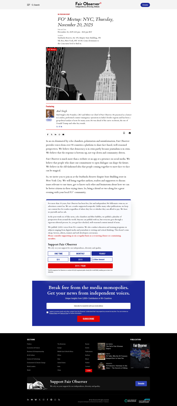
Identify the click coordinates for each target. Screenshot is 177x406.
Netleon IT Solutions (104, 402)
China (59, 370)
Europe (59, 348)
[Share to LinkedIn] (55, 134)
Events (87, 348)
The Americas (61, 344)
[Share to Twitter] (51, 134)
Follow (49, 120)
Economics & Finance (33, 348)
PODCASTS (109, 363)
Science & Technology (33, 359)
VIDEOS (108, 354)
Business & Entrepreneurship (35, 351)
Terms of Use (64, 313)
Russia (87, 344)
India (58, 366)
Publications (89, 351)
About (87, 359)
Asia (58, 359)
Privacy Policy (53, 313)
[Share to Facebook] (47, 134)
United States (61, 363)
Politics (29, 344)
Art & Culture (31, 355)
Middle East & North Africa (65, 351)
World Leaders (31, 366)
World (28, 370)
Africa (59, 355)
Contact (87, 366)
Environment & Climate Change (36, 363)
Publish (87, 363)
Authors (87, 355)
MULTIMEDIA (109, 344)
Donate (141, 383)
